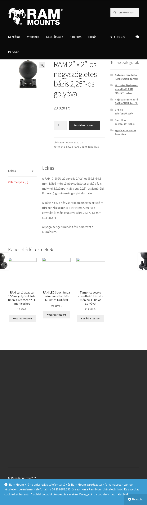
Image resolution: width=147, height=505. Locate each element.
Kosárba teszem (84, 125)
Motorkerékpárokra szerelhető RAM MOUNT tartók (126, 89)
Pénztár (13, 51)
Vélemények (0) (18, 182)
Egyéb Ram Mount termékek (82, 147)
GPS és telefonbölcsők (124, 111)
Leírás (12, 171)
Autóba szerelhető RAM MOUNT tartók (126, 77)
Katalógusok (54, 37)
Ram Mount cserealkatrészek (125, 122)
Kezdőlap (14, 37)
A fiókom (76, 37)
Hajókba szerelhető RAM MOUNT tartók (126, 101)
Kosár (92, 37)
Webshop (33, 37)
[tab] (22, 171)
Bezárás (137, 499)
